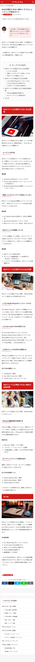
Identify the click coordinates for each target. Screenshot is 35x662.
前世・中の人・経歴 (10, 620)
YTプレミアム (17, 2)
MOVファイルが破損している (15, 76)
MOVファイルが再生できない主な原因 (17, 69)
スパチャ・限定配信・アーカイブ (13, 637)
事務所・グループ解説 (10, 613)
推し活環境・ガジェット (11, 644)
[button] (5, 583)
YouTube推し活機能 (8, 14)
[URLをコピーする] (30, 583)
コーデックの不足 (12, 71)
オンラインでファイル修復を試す (16, 95)
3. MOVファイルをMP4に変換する (16, 85)
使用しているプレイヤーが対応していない (18, 73)
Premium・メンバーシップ (12, 634)
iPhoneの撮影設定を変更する (15, 93)
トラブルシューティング (11, 641)
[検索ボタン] (33, 2)
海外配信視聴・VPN (10, 648)
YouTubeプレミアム (10, 627)
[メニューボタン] (2, 2)
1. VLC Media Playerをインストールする (18, 81)
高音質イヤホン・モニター (11, 651)
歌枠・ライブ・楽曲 (10, 623)
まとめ (7, 98)
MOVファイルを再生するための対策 (16, 78)
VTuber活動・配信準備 (11, 610)
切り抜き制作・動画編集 (11, 616)
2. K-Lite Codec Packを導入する (16, 83)
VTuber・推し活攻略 (10, 606)
